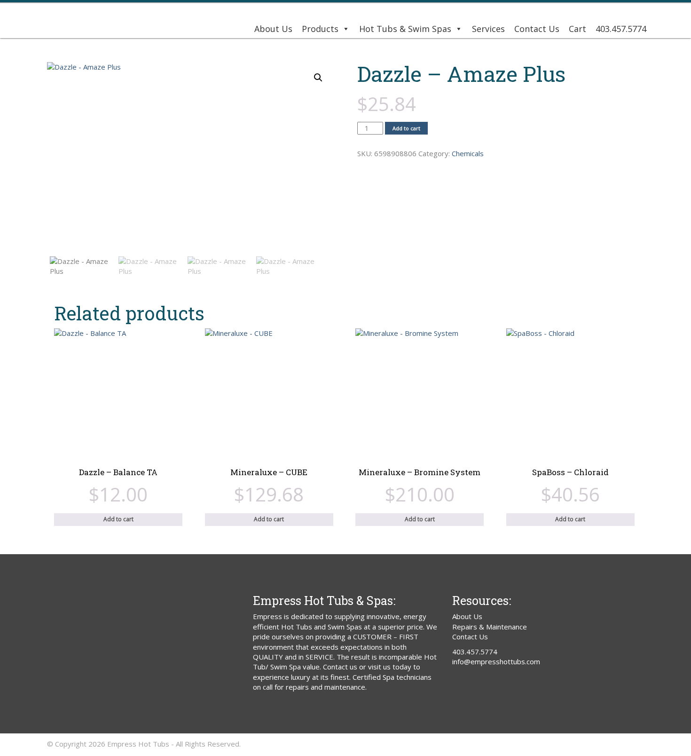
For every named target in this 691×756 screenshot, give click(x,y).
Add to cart (406, 128)
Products (320, 28)
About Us (273, 28)
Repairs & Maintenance (489, 626)
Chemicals (468, 153)
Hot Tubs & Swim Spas (405, 28)
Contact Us (536, 28)
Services (488, 28)
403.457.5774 (621, 28)
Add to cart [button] (118, 519)
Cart (577, 28)
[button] (318, 77)
